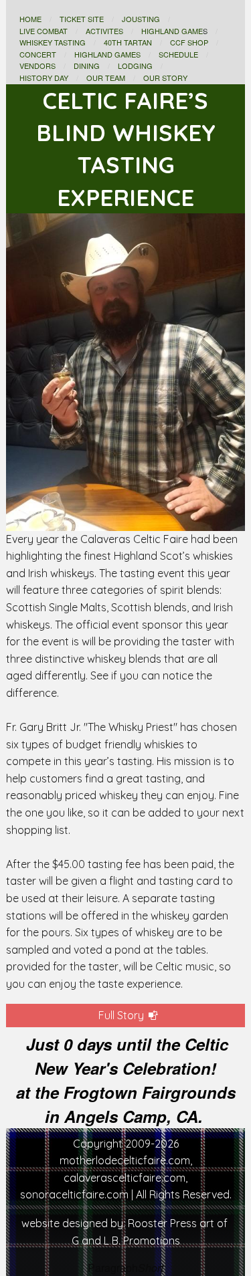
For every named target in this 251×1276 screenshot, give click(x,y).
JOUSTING (141, 18)
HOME (30, 18)
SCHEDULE (178, 54)
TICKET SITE (82, 18)
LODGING (135, 65)
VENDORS (37, 65)
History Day (43, 77)
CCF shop (189, 42)
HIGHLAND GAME (172, 30)
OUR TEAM (105, 77)
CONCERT (37, 54)
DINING (87, 65)
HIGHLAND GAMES (107, 54)
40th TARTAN (128, 42)
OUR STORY (165, 77)
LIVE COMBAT (43, 30)
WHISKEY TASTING (52, 42)
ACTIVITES (104, 30)
